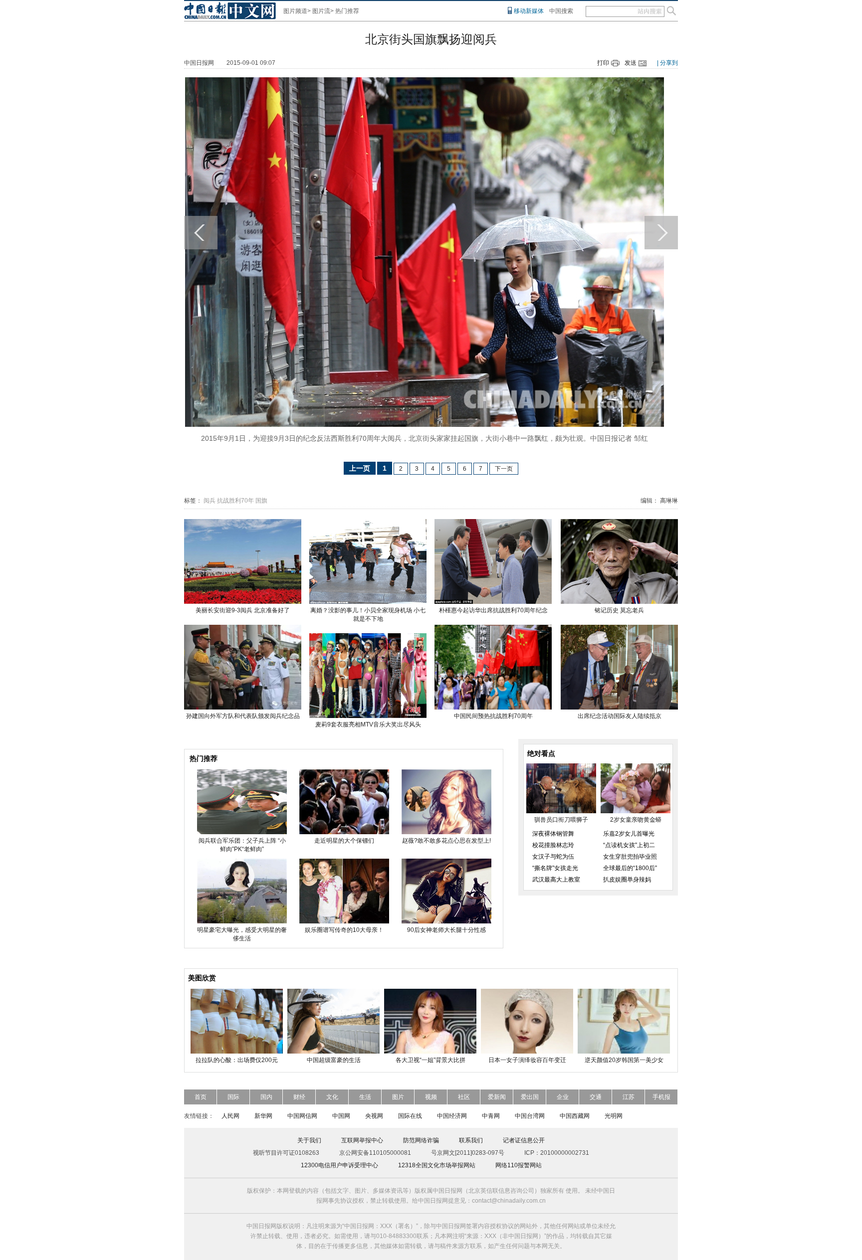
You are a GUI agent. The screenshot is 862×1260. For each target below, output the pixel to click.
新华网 (263, 1115)
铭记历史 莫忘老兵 (619, 610)
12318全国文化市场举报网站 (436, 1165)
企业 (563, 1096)
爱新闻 (497, 1096)
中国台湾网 (530, 1115)
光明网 (614, 1115)
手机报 (661, 1096)
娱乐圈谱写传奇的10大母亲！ (344, 929)
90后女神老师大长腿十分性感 (446, 929)
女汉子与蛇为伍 (553, 856)
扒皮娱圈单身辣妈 (627, 879)
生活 (365, 1096)
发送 (631, 62)
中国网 (341, 1115)
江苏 (629, 1096)
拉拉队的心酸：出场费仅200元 (237, 1060)
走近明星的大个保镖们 (344, 840)
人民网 (230, 1115)
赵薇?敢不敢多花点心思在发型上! (446, 840)
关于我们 (309, 1140)
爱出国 (530, 1096)
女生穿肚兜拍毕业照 (630, 856)
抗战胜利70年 (235, 500)
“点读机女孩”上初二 (629, 845)
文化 (332, 1096)
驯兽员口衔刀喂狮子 (561, 819)
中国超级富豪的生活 (334, 1060)
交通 (596, 1096)
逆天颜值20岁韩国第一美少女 (624, 1060)
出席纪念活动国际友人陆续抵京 (619, 716)
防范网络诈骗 (421, 1140)
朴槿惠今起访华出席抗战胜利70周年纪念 (493, 610)
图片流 (321, 10)
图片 (398, 1096)
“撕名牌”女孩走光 (555, 868)
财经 (299, 1096)
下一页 (504, 468)
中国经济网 (452, 1115)
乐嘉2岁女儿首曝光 (628, 833)
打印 (603, 62)
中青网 (491, 1115)
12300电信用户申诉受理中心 (339, 1165)
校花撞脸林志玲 (553, 845)
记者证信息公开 (524, 1140)
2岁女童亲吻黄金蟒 (635, 819)
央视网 (374, 1115)
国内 (266, 1096)
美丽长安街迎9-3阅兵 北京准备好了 (243, 610)
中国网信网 (302, 1115)
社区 (464, 1096)
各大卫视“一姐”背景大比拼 (430, 1060)
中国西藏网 (575, 1115)
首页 (201, 1096)
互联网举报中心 (362, 1140)
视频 (431, 1096)
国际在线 (410, 1115)
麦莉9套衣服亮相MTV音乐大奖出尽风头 (368, 724)
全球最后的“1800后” (630, 868)
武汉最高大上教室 (556, 879)
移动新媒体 (529, 10)
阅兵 (210, 500)
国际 (233, 1096)
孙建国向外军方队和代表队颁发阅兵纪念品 (243, 716)
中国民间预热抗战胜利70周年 (493, 716)
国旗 (261, 500)
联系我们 (471, 1140)
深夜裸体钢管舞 (553, 833)
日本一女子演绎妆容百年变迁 (527, 1060)
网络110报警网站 (518, 1165)
